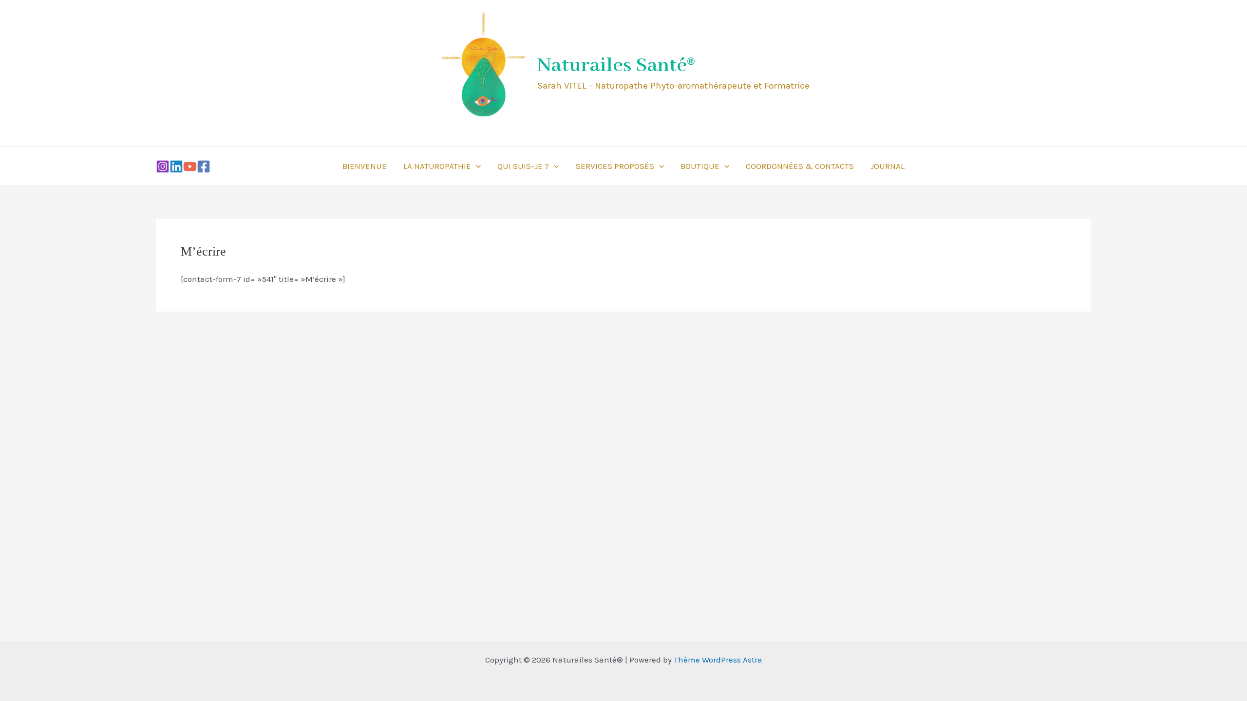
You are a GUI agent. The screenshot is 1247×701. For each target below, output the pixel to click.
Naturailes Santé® (616, 65)
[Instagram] (163, 166)
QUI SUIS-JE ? (523, 166)
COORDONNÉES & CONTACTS (800, 166)
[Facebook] (203, 166)
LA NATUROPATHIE (437, 166)
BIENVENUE (364, 166)
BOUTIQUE (699, 166)
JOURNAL (887, 166)
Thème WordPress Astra (718, 659)
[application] (476, 166)
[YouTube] (190, 166)
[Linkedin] (176, 166)
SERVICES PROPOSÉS (615, 166)
